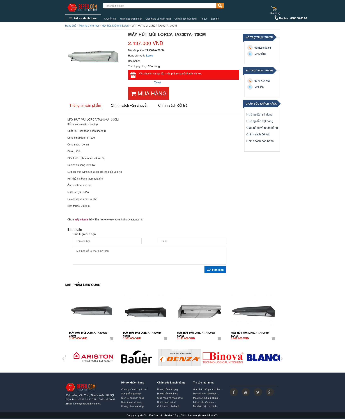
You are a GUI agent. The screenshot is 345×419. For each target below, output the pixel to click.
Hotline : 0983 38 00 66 (293, 18)
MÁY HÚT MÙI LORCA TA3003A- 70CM (196, 333)
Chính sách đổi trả (258, 134)
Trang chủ (70, 25)
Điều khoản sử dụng (131, 402)
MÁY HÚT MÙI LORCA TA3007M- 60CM (88, 333)
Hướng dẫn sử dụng (259, 114)
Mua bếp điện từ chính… (206, 406)
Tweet (157, 82)
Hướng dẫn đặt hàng (259, 121)
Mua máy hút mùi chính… (206, 397)
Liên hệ (215, 18)
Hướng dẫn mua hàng (132, 406)
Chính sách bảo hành (185, 18)
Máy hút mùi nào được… (206, 393)
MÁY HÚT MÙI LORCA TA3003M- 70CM (250, 333)
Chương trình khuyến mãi (134, 389)
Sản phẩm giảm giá (131, 393)
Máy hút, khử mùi (89, 25)
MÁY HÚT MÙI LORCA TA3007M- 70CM (142, 333)
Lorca (149, 55)
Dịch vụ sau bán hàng (132, 397)
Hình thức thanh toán (131, 18)
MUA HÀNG (152, 93)
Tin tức (204, 18)
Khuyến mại (110, 18)
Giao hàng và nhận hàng (158, 18)
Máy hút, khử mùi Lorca (115, 25)
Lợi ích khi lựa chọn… (204, 402)
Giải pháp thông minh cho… (207, 389)
